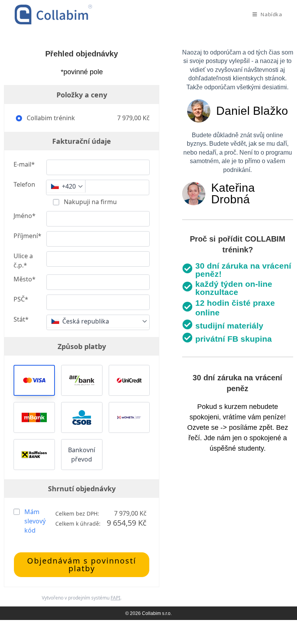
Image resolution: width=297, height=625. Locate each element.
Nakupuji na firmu (89, 202)
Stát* (21, 319)
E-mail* (24, 164)
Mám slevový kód (35, 521)
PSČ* (21, 299)
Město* (25, 279)
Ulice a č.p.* (23, 260)
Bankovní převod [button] (81, 454)
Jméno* (25, 215)
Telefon (24, 184)
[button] (34, 380)
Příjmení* (27, 236)
